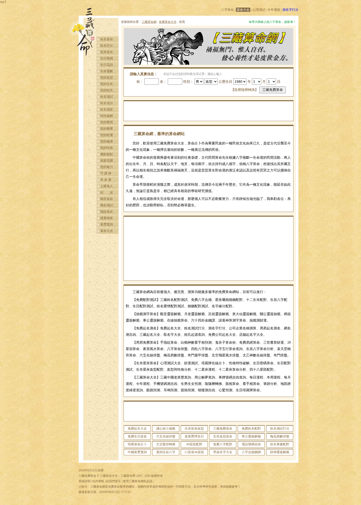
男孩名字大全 (222, 452)
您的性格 (106, 148)
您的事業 (106, 128)
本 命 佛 (105, 180)
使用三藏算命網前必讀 (137, 481)
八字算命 (227, 10)
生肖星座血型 (194, 428)
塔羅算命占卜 (137, 444)
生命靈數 (106, 71)
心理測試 (258, 10)
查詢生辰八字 (165, 452)
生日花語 (106, 65)
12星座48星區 (194, 452)
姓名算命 (106, 39)
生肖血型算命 (222, 436)
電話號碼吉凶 (251, 444)
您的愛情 (106, 122)
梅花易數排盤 (279, 436)
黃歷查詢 (106, 224)
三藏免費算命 (222, 428)
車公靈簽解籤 (251, 436)
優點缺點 (106, 154)
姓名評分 (106, 45)
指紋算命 (106, 211)
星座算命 (106, 52)
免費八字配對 (222, 444)
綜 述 (106, 192)
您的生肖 (106, 84)
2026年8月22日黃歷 (91, 470)
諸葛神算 (106, 218)
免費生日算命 (137, 436)
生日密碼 (106, 58)
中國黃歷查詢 (137, 452)
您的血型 (106, 77)
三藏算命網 (149, 22)
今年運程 (273, 10)
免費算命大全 (168, 22)
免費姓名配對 (251, 428)
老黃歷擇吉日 (194, 436)
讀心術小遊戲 (165, 428)
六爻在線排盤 (165, 436)
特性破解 (106, 116)
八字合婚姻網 (251, 452)
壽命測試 (106, 205)
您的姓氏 (106, 90)
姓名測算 (106, 109)
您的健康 (106, 141)
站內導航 (98, 481)
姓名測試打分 (279, 428)
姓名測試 (106, 96)
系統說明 (84, 481)
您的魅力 (106, 167)
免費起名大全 (137, 428)
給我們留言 (113, 481)
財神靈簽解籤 (279, 452)
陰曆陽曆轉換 (244, 90)
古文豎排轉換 (165, 444)
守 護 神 (105, 173)
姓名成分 (106, 103)
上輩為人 (106, 186)
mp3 (3, 2)
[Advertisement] (208, 111)
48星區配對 (194, 444)
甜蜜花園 (106, 160)
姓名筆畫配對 (279, 444)
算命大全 (243, 10)
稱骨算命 (106, 199)
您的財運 (106, 135)
